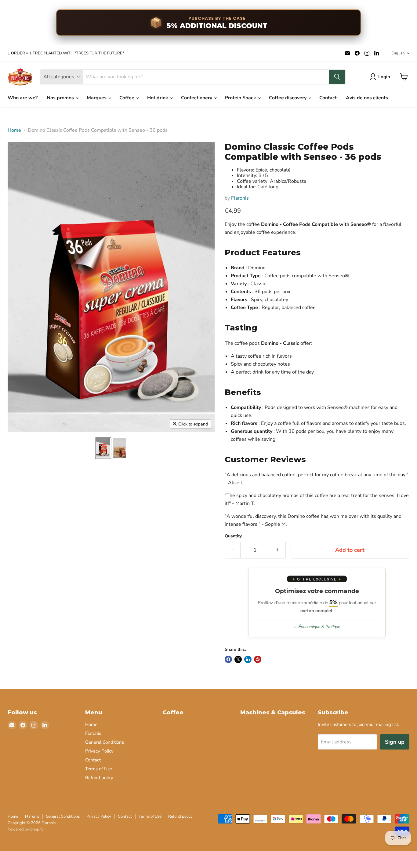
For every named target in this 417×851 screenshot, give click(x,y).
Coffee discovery (288, 97)
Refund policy (99, 778)
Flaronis (240, 198)
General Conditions (104, 742)
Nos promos (61, 97)
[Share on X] (238, 659)
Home (14, 130)
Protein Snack (241, 97)
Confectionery (197, 97)
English (397, 53)
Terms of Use (98, 769)
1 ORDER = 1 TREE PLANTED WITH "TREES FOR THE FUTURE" (66, 53)
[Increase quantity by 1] (278, 550)
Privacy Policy (99, 751)
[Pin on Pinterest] (257, 659)
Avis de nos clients (367, 97)
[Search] (337, 77)
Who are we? (23, 97)
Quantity (233, 536)
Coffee (127, 97)
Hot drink (158, 97)
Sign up (394, 742)
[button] (103, 448)
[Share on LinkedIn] (248, 659)
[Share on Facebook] (228, 659)
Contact (328, 97)
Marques (97, 97)
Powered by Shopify (26, 829)
